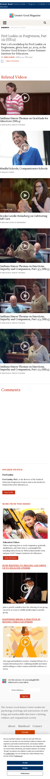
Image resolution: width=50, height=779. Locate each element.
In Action (42, 4)
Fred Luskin (9, 57)
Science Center (19, 4)
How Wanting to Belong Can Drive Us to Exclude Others (24, 566)
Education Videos (18, 27)
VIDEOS (5, 27)
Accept (25, 763)
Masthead (24, 726)
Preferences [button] (18, 756)
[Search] (45, 22)
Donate (25, 732)
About (11, 726)
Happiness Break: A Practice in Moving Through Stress (21, 620)
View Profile (8, 492)
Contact (37, 726)
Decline (25, 768)
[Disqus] (25, 422)
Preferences (25, 773)
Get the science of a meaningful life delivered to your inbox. (23, 681)
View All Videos (10, 558)
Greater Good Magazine (25, 16)
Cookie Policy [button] (10, 753)
